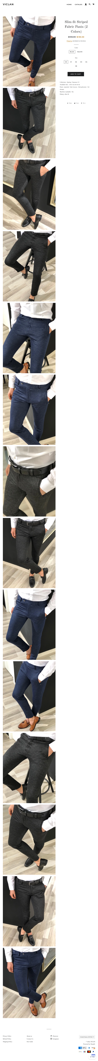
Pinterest (55, 1036)
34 (86, 62)
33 (81, 62)
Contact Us (30, 1039)
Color (76, 48)
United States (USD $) (86, 1037)
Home (69, 4)
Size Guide (30, 1042)
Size (76, 58)
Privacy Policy (7, 1036)
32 (76, 62)
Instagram (55, 1039)
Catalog (78, 4)
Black (79, 51)
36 (76, 66)
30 (66, 62)
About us (29, 1036)
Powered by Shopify (89, 1044)
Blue (72, 51)
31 (71, 62)
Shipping (69, 41)
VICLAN (8, 4)
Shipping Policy (7, 1042)
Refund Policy (7, 1039)
